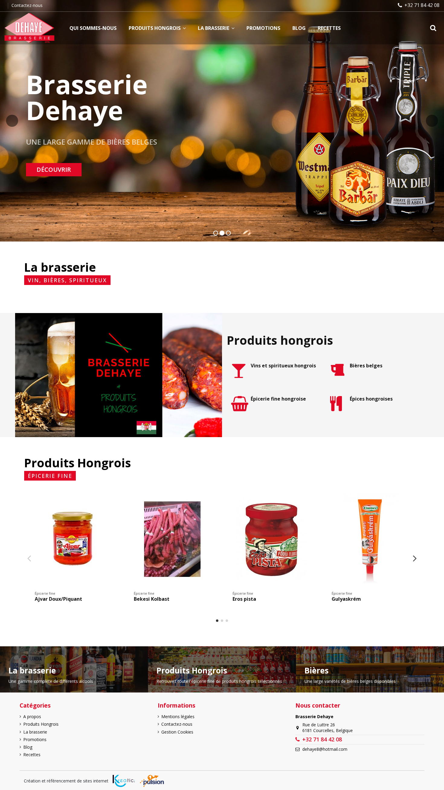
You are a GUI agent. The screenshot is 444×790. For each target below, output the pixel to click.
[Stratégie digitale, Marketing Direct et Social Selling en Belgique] (152, 781)
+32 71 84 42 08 (421, 5)
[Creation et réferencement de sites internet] (124, 781)
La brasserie (35, 732)
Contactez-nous (27, 5)
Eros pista (244, 599)
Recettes (31, 754)
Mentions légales (178, 716)
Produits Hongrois (41, 724)
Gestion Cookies (177, 732)
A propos (32, 716)
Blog (27, 747)
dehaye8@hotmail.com (324, 749)
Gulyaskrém (346, 599)
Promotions (35, 739)
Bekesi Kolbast (151, 599)
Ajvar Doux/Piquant (58, 599)
